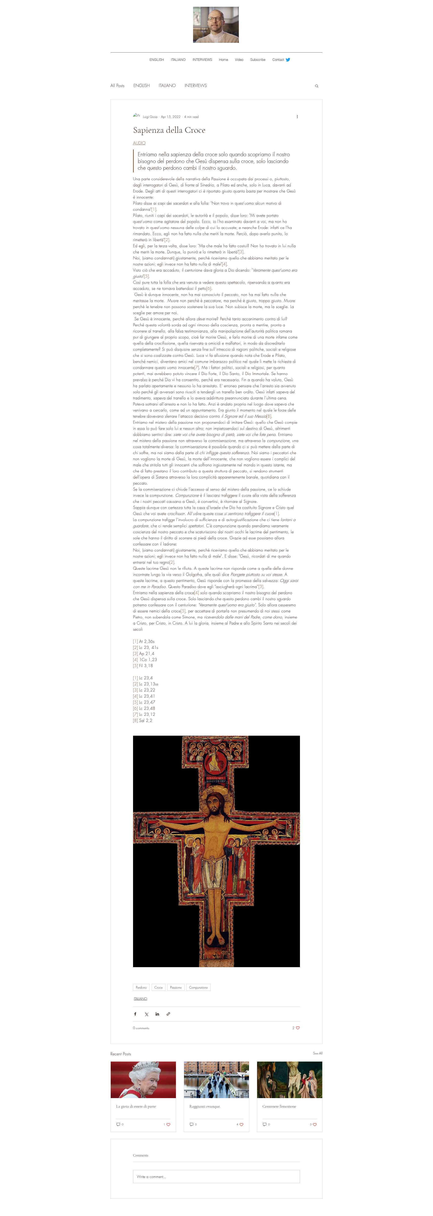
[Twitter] (288, 59)
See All (317, 1053)
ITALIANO (167, 85)
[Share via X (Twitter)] (146, 1014)
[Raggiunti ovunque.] (216, 1080)
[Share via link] (168, 1014)
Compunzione (198, 987)
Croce (158, 987)
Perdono (141, 987)
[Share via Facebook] (135, 1014)
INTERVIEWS (196, 85)
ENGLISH (142, 85)
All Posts (117, 85)
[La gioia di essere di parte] (143, 1080)
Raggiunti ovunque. (205, 1106)
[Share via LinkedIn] (157, 1014)
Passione (176, 987)
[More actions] (297, 116)
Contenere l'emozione (279, 1106)
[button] (317, 85)
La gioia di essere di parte (136, 1106)
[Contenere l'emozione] (289, 1080)
